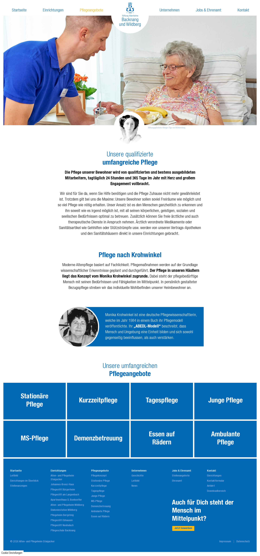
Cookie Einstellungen (11, 553)
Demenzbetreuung (101, 506)
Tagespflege (97, 491)
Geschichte (137, 476)
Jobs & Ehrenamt (208, 11)
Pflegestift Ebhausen (62, 520)
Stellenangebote (181, 476)
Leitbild (14, 476)
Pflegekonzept (99, 476)
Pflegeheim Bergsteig (62, 515)
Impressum (225, 541)
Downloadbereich (216, 491)
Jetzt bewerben (183, 528)
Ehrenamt (177, 481)
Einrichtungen (53, 11)
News (134, 486)
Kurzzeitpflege (99, 486)
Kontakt (243, 11)
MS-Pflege (96, 501)
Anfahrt (211, 486)
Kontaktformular (215, 481)
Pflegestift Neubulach (62, 525)
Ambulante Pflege (100, 511)
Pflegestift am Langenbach (65, 495)
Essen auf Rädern (100, 516)
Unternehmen (170, 11)
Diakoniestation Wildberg (64, 510)
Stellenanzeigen (18, 486)
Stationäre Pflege (100, 481)
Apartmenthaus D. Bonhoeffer (66, 500)
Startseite (19, 11)
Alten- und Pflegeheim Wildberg (67, 505)
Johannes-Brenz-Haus (62, 484)
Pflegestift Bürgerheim (63, 490)
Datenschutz (243, 541)
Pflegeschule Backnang (63, 530)
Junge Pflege (98, 496)
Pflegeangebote (91, 11)
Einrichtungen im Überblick (24, 481)
